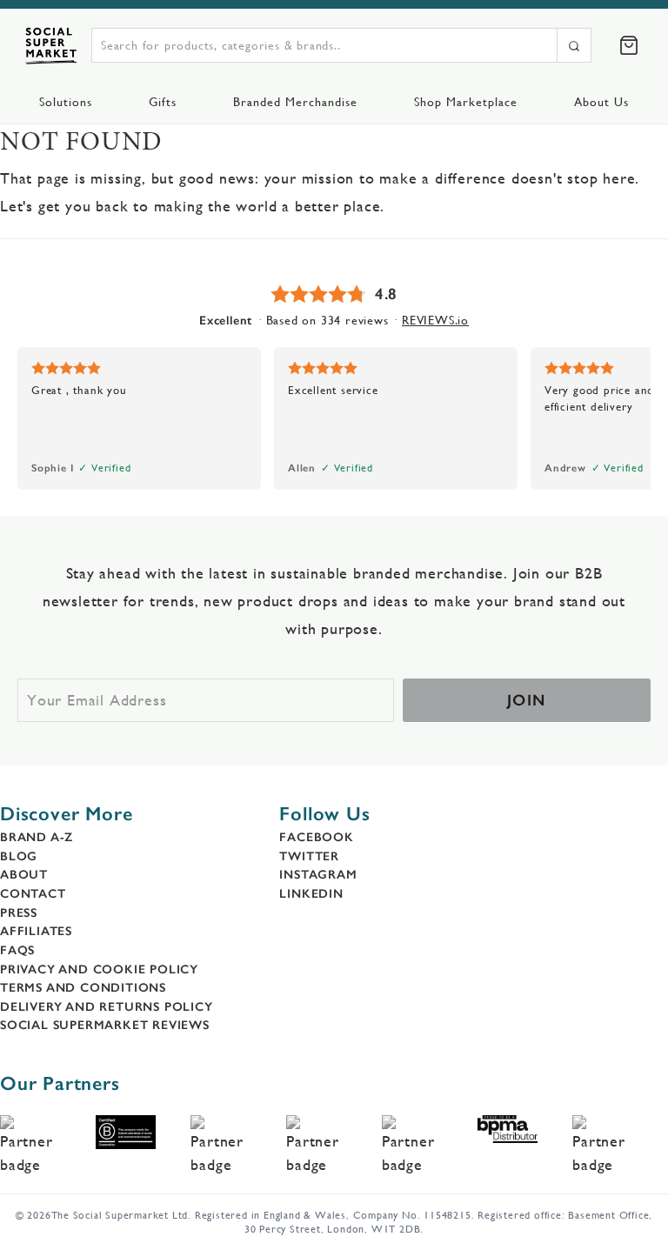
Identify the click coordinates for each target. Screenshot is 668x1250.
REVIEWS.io (435, 320)
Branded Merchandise (295, 102)
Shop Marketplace (466, 102)
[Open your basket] (629, 45)
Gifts (163, 102)
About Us (601, 102)
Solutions (65, 102)
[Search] (574, 45)
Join (526, 700)
